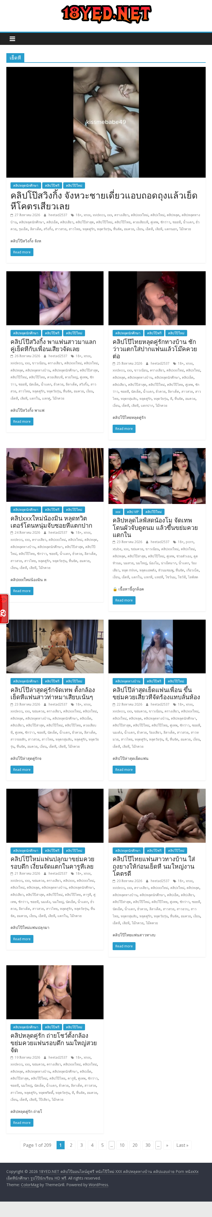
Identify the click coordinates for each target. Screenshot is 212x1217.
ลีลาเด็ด (35, 229)
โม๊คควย (152, 923)
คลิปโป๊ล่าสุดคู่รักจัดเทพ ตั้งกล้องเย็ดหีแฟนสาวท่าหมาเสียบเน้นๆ (52, 693)
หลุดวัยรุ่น (104, 229)
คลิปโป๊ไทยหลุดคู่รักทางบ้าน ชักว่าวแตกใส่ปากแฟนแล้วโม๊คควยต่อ (155, 348)
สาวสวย (61, 229)
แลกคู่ (46, 398)
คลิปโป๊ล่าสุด (85, 222)
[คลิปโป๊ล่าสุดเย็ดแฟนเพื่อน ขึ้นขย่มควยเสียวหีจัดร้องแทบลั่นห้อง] (157, 623)
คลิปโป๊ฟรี (52, 185)
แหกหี (148, 577)
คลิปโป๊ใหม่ (74, 185)
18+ (78, 215)
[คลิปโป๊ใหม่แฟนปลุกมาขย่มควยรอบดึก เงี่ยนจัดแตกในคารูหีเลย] (55, 792)
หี (171, 398)
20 (134, 1145)
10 (122, 1145)
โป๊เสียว (44, 1099)
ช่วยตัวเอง (183, 556)
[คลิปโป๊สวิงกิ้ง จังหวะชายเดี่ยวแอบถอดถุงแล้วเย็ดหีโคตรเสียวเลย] (106, 70)
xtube (117, 549)
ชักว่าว (165, 222)
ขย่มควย (137, 549)
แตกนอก (171, 229)
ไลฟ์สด (193, 577)
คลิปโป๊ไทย (123, 222)
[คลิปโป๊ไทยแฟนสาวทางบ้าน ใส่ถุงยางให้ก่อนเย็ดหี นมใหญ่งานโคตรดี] (157, 792)
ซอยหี (177, 222)
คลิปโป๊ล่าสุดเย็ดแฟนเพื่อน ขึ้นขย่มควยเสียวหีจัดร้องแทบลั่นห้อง (156, 693)
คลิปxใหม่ (157, 215)
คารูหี (87, 894)
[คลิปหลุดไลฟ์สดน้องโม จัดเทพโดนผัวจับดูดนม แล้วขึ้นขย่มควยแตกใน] (157, 451)
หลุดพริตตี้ (46, 1092)
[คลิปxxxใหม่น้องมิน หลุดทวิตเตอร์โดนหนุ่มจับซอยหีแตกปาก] (55, 451)
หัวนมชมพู (165, 570)
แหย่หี (159, 577)
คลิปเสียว (66, 222)
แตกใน (35, 398)
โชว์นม (170, 577)
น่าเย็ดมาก (168, 563)
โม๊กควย (185, 229)
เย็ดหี (149, 229)
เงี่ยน (139, 229)
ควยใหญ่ (71, 377)
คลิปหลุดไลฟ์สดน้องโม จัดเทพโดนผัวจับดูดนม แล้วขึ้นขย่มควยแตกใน (155, 527)
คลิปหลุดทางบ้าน (37, 370)
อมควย (129, 229)
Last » (182, 1145)
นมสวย (128, 563)
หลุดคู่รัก (89, 229)
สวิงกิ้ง (48, 229)
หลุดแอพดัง (147, 570)
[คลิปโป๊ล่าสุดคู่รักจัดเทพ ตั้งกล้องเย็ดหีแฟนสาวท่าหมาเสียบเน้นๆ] (55, 623)
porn (190, 542)
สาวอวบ (183, 909)
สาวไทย (74, 229)
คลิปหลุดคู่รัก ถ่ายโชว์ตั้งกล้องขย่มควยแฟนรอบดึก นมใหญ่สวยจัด (53, 1042)
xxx (109, 215)
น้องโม (154, 563)
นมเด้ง (117, 732)
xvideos (99, 215)
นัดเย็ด (34, 384)
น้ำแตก (188, 222)
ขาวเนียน (39, 363)
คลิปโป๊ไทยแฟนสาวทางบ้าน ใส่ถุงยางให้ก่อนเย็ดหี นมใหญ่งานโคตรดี (154, 866)
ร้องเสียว (155, 732)
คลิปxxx (69, 880)
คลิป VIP (133, 511)
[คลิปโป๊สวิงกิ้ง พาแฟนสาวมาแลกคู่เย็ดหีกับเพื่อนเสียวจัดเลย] (55, 275)
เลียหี (158, 229)
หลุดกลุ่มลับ (129, 398)
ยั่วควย (58, 384)
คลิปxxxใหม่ (139, 215)
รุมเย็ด (23, 229)
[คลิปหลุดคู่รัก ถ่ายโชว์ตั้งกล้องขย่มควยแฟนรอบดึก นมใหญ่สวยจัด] (55, 969)
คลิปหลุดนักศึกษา (25, 185)
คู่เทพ (154, 222)
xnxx (87, 215)
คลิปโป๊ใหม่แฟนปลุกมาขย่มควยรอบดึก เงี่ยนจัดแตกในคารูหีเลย (52, 862)
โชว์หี (182, 577)
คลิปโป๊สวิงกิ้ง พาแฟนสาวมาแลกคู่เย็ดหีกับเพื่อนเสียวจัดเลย (53, 345)
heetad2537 (58, 215)
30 (147, 1145)
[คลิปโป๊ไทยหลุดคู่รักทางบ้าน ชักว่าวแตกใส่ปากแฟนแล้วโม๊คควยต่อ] (157, 275)
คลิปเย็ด (52, 222)
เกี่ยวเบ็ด (192, 570)
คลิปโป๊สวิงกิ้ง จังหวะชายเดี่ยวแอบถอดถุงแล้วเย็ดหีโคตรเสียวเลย (104, 200)
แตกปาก (147, 405)
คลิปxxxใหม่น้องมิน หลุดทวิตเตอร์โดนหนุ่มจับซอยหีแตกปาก (51, 521)
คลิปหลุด (173, 215)
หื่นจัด (117, 229)
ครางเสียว (121, 215)
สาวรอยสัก (18, 739)
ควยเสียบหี (140, 222)
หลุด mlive (129, 570)
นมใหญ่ (141, 563)
